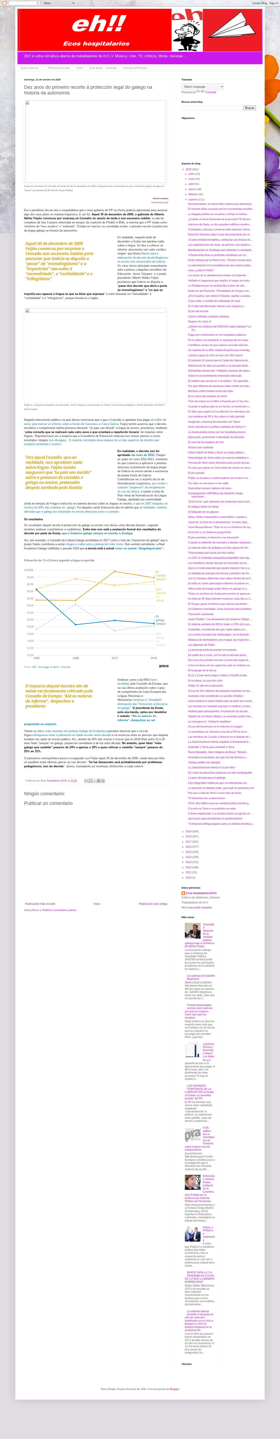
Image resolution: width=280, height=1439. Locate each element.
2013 (189, 862)
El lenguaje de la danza (202, 670)
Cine (79, 68)
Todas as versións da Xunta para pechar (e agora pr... (220, 593)
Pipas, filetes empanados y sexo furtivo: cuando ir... (218, 517)
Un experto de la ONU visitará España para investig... (219, 350)
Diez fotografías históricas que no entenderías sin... (218, 783)
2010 (189, 877)
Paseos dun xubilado (200, 447)
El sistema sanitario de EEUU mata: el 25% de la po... (220, 624)
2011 (189, 872)
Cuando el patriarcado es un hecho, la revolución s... (219, 406)
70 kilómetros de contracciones (206, 798)
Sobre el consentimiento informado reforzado (215, 375)
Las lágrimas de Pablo (201, 644)
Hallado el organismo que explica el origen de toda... (219, 280)
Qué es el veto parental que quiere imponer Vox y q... (219, 568)
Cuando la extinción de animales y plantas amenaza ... (220, 542)
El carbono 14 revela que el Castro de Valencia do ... (219, 360)
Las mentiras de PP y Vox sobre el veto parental (216, 416)
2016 (189, 846)
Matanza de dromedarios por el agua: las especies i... (220, 639)
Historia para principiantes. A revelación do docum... (219, 711)
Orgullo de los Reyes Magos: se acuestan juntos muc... (220, 716)
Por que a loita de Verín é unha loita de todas (215, 793)
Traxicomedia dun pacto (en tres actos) (211, 552)
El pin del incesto (198, 311)
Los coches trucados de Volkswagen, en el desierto (218, 634)
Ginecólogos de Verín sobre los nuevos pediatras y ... (219, 457)
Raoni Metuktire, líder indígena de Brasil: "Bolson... (218, 752)
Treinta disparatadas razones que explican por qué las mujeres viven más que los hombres (199, 1011)
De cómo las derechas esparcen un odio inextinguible (220, 772)
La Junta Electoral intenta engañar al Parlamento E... (219, 741)
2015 (189, 852)
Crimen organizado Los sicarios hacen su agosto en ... (220, 813)
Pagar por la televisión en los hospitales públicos (217, 334)
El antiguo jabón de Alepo (203, 506)
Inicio (97, 903)
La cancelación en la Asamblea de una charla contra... (220, 265)
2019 (189, 831)
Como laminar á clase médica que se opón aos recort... (221, 701)
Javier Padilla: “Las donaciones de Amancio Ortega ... (220, 619)
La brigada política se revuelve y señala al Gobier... (218, 214)
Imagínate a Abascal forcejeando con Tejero (214, 421)
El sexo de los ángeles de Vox (206, 442)
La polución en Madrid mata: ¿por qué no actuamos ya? (221, 788)
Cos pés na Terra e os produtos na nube (212, 808)
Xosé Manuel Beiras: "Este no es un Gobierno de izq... (220, 527)
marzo (193, 189)
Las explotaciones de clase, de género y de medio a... (220, 244)
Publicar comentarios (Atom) (59, 910)
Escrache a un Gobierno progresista (209, 532)
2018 (189, 836)
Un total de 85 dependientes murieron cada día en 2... (220, 598)
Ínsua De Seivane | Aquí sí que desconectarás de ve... (220, 234)
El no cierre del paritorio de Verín (207, 396)
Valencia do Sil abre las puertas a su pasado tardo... (219, 365)
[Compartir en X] (95, 781)
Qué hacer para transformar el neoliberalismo (215, 818)
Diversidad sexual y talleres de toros (209, 488)
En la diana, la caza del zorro (205, 680)
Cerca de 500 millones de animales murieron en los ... (220, 691)
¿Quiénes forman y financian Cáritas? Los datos (208, 1050)
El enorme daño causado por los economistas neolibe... (221, 209)
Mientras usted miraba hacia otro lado (210, 391)
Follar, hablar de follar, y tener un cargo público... (217, 452)
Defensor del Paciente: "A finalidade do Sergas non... (219, 290)
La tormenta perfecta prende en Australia (212, 649)
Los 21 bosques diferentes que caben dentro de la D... (220, 578)
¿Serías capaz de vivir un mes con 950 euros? (215, 355)
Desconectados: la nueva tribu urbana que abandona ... (221, 203)
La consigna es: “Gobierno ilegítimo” (209, 721)
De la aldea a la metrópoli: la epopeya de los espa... (219, 340)
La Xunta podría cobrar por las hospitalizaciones (217, 432)
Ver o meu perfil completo (197, 907)
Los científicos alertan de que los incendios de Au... (218, 563)
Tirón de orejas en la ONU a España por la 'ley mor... (219, 401)
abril (191, 184)
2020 (189, 169)
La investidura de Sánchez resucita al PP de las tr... (218, 731)
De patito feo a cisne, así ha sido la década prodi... (218, 655)
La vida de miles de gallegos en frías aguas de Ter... (219, 547)
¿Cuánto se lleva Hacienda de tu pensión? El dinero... (220, 219)
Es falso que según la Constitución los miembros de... (220, 411)
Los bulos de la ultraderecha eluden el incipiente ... (218, 275)
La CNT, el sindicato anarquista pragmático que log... (219, 557)
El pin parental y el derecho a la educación (213, 537)
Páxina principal (59, 68)
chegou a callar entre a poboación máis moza (94, 544)
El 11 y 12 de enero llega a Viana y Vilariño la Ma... (218, 675)
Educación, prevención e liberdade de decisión (216, 437)
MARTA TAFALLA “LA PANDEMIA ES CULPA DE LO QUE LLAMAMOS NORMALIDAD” (199, 1277)
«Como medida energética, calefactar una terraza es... (220, 239)
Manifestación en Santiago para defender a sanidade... (220, 250)
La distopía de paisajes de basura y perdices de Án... (219, 573)
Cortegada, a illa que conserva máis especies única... (220, 229)
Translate (210, 92)
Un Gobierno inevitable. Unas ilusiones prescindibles (219, 609)
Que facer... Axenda (103, 68)
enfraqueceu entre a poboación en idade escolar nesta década (71, 735)
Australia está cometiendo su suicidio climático (215, 696)
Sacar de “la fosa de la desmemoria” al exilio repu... (218, 522)
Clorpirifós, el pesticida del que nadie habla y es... (217, 629)
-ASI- (143, 1389)
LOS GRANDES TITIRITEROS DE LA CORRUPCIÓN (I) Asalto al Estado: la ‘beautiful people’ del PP (199, 1092)
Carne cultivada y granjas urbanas (208, 316)
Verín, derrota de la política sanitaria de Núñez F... (217, 426)
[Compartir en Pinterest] (103, 781)
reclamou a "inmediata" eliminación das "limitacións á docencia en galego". (142, 704)
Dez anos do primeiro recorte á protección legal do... (219, 660)
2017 (189, 841)
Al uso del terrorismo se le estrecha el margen (215, 726)
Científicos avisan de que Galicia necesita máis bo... (219, 345)
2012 (189, 867)
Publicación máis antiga (153, 903)
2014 (189, 857)
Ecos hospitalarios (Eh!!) (201, 893)
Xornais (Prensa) (135, 68)
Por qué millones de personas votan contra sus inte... (219, 386)
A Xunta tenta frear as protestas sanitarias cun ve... (218, 255)
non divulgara (57, 440)
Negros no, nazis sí (199, 321)
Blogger (174, 1389)
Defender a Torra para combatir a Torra (211, 747)
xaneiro (193, 199)
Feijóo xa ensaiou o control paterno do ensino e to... (219, 478)
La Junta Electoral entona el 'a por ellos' (211, 767)
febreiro (193, 194)
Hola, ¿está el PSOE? (201, 270)
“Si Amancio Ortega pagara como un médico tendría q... (221, 823)
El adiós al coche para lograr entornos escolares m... (219, 583)
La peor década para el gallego (207, 777)
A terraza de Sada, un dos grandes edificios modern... (220, 224)
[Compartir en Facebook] (99, 781)
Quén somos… (31, 68)
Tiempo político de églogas (204, 762)
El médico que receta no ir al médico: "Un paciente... (219, 381)
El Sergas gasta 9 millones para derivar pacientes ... (219, 604)
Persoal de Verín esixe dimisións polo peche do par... (219, 462)
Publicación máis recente (40, 903)
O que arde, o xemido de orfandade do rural (214, 301)
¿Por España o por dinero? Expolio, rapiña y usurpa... (220, 296)
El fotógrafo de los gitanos (203, 511)
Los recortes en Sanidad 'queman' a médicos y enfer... (220, 706)
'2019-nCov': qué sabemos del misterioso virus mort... (219, 501)
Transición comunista (201, 614)
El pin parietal (196, 473)
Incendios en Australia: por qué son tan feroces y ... (218, 757)
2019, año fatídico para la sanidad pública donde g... (219, 803)
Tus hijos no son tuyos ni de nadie (208, 483)
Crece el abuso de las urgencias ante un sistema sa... (220, 665)
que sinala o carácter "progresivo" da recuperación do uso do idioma (142, 487)
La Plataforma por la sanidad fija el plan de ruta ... (217, 285)
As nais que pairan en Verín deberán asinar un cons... (220, 467)
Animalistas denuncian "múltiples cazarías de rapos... (219, 370)
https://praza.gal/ (159, 202)
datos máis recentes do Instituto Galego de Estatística (72, 731)
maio (192, 179)
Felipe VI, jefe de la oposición (205, 685)
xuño (192, 174)
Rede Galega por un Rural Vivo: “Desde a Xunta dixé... (220, 260)
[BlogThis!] (90, 781)
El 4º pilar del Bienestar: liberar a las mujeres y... (216, 306)
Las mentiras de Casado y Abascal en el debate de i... (220, 736)
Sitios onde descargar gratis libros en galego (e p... (218, 588)
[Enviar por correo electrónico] (86, 781)
